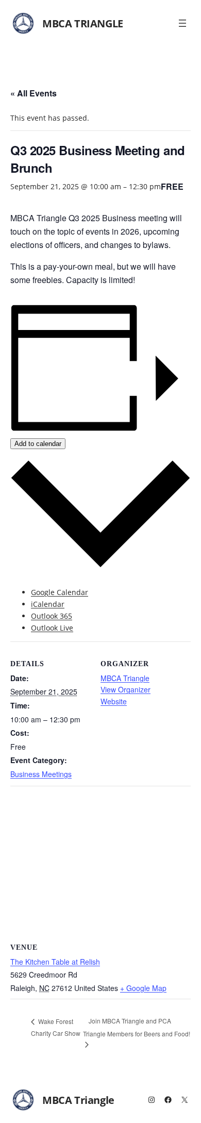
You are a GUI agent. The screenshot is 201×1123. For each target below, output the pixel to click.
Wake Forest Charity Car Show (55, 1027)
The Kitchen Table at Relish (55, 961)
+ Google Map (143, 988)
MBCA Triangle (82, 23)
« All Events (33, 93)
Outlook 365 (51, 616)
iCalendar (47, 604)
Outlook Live (52, 628)
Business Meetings (41, 774)
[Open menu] (182, 23)
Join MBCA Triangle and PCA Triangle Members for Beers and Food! (136, 1026)
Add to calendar (37, 444)
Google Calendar (59, 592)
